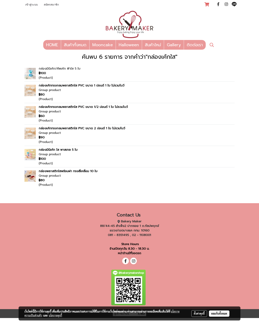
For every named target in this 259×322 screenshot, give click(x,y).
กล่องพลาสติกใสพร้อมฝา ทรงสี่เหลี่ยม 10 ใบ (68, 171)
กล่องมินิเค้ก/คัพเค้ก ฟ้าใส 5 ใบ (59, 68)
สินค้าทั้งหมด (75, 45)
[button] (212, 45)
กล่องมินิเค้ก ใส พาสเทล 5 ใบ (58, 149)
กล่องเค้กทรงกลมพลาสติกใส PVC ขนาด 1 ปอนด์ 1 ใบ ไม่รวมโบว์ (81, 85)
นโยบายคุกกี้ (55, 315)
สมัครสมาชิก (51, 4)
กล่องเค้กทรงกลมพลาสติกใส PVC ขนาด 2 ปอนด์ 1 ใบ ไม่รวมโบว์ (82, 128)
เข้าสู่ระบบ (31, 4)
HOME (52, 45)
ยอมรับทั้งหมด (219, 313)
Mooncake (102, 45)
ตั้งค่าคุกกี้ (199, 313)
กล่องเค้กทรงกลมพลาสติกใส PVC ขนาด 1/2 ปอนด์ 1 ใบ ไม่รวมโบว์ (83, 107)
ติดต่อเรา (195, 45)
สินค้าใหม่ (153, 45)
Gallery (174, 45)
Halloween (129, 45)
